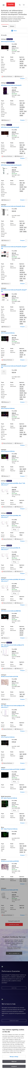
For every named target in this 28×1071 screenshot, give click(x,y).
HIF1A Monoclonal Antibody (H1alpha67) (11, 85)
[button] (14, 31)
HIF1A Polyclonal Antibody (7, 41)
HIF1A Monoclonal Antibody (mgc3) (10, 127)
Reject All (14, 1061)
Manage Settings (14, 1056)
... (1, 74)
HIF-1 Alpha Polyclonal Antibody (9, 829)
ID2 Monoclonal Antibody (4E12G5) (10, 861)
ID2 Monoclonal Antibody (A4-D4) (9, 676)
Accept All (14, 1066)
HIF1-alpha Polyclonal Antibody (9, 798)
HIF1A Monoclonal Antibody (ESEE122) (11, 611)
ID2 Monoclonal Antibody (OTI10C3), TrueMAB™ (13, 769)
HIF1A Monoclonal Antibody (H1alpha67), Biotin (13, 206)
